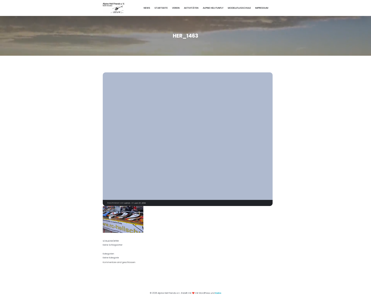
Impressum (261, 8)
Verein (176, 8)
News (147, 8)
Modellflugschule (239, 8)
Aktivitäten (191, 8)
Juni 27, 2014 (140, 203)
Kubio (218, 293)
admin (127, 203)
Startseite (161, 8)
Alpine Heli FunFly (213, 8)
